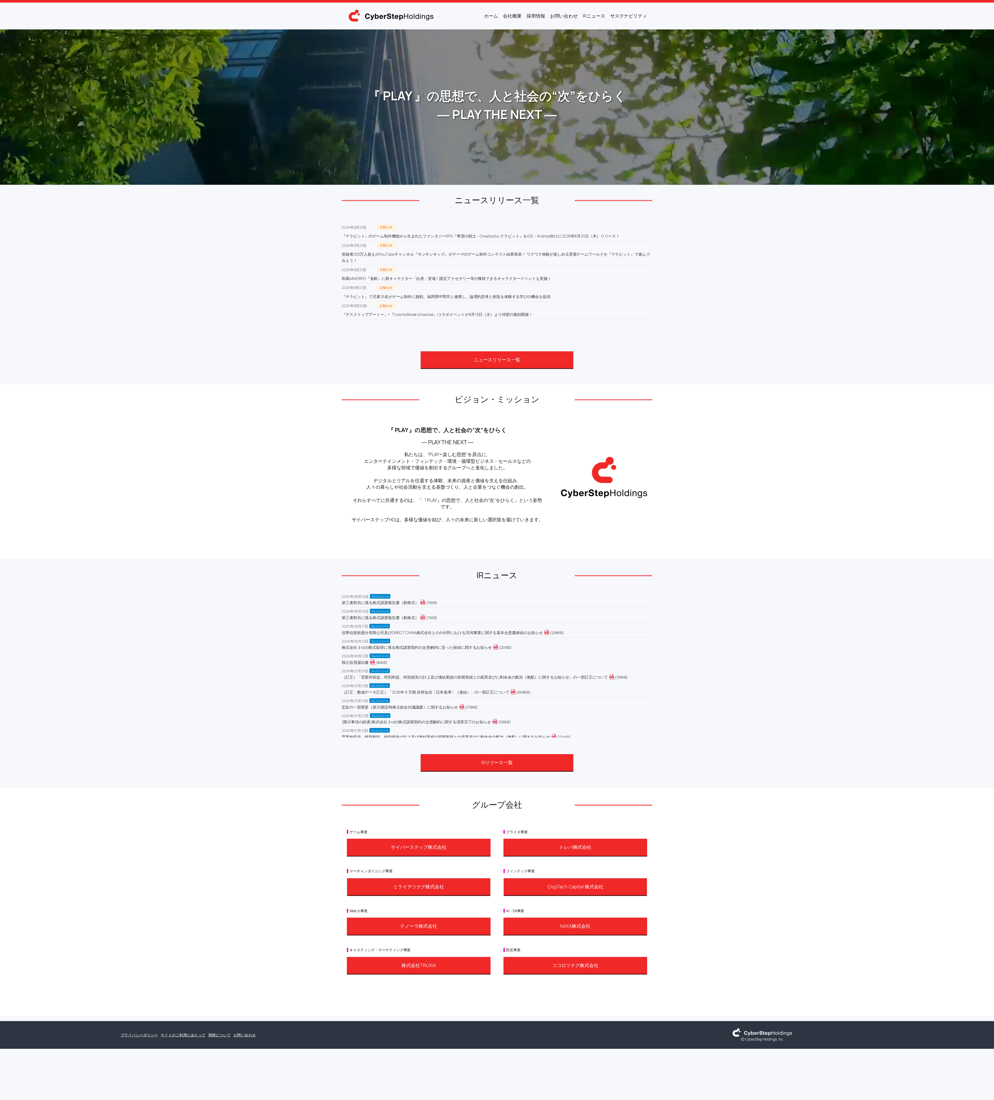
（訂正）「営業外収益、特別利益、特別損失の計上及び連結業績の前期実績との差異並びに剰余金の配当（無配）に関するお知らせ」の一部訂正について (475, 677)
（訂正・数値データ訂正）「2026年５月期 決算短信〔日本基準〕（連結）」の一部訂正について (425, 692)
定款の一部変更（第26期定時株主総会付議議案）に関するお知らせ (400, 707)
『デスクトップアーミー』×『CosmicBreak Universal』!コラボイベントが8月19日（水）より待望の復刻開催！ (437, 314)
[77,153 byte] (425, 617)
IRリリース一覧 (497, 762)
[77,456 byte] (425, 602)
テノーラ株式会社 (418, 926)
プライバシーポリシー (139, 1034)
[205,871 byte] (498, 647)
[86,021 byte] (375, 662)
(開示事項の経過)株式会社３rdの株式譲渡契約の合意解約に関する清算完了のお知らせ (416, 722)
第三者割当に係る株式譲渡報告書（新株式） (380, 602)
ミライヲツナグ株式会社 (418, 886)
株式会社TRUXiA (418, 965)
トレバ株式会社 (575, 847)
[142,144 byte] (614, 677)
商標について (219, 1034)
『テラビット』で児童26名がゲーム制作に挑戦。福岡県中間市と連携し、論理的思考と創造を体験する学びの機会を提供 (446, 296)
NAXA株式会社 (575, 926)
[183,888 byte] (464, 707)
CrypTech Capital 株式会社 (575, 886)
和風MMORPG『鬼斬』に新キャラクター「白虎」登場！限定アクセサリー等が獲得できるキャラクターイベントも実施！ (446, 278)
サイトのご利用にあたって (183, 1034)
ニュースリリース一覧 (497, 359)
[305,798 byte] (549, 632)
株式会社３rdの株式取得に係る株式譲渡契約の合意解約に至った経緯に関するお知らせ (417, 647)
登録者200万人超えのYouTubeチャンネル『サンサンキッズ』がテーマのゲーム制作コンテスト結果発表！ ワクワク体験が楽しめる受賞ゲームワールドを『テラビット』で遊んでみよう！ (496, 257)
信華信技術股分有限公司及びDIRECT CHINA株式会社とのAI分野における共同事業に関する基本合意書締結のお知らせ (442, 632)
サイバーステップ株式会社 (419, 847)
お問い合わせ (244, 1034)
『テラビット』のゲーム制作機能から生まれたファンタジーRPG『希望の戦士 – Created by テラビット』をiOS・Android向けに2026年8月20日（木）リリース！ (481, 236)
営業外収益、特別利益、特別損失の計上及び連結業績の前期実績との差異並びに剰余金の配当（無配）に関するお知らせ (446, 737)
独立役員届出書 (355, 662)
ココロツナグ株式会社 (575, 965)
